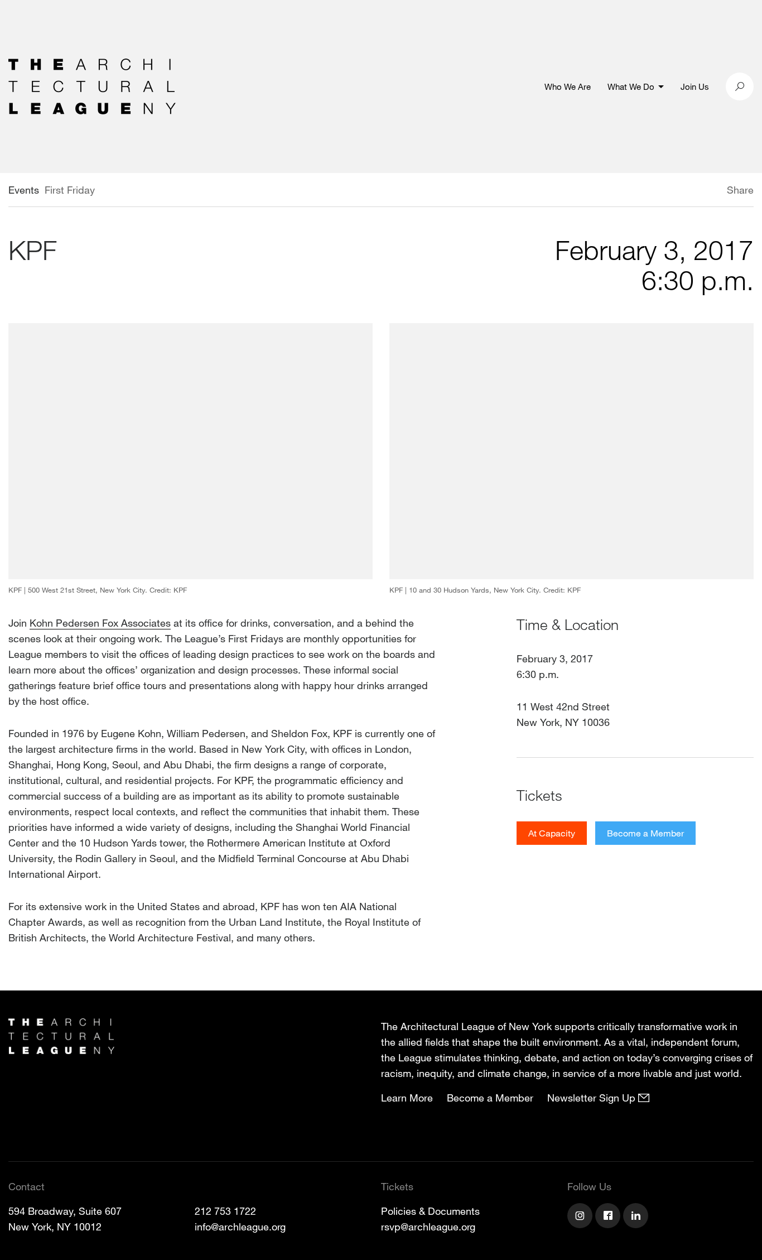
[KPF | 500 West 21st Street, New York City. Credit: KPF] (190, 451)
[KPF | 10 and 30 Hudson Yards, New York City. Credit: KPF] (571, 451)
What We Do (630, 86)
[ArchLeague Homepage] (92, 85)
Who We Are (567, 86)
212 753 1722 (225, 1211)
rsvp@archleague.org (428, 1226)
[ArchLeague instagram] (581, 1217)
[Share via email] (668, 191)
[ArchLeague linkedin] (637, 1217)
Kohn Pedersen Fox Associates (100, 623)
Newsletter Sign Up (592, 1097)
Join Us (695, 86)
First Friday (70, 190)
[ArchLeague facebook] (609, 1217)
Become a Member (645, 833)
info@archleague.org (240, 1226)
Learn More (407, 1097)
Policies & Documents (430, 1211)
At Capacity (551, 833)
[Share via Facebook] (711, 191)
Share (740, 190)
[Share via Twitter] (694, 191)
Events (23, 190)
